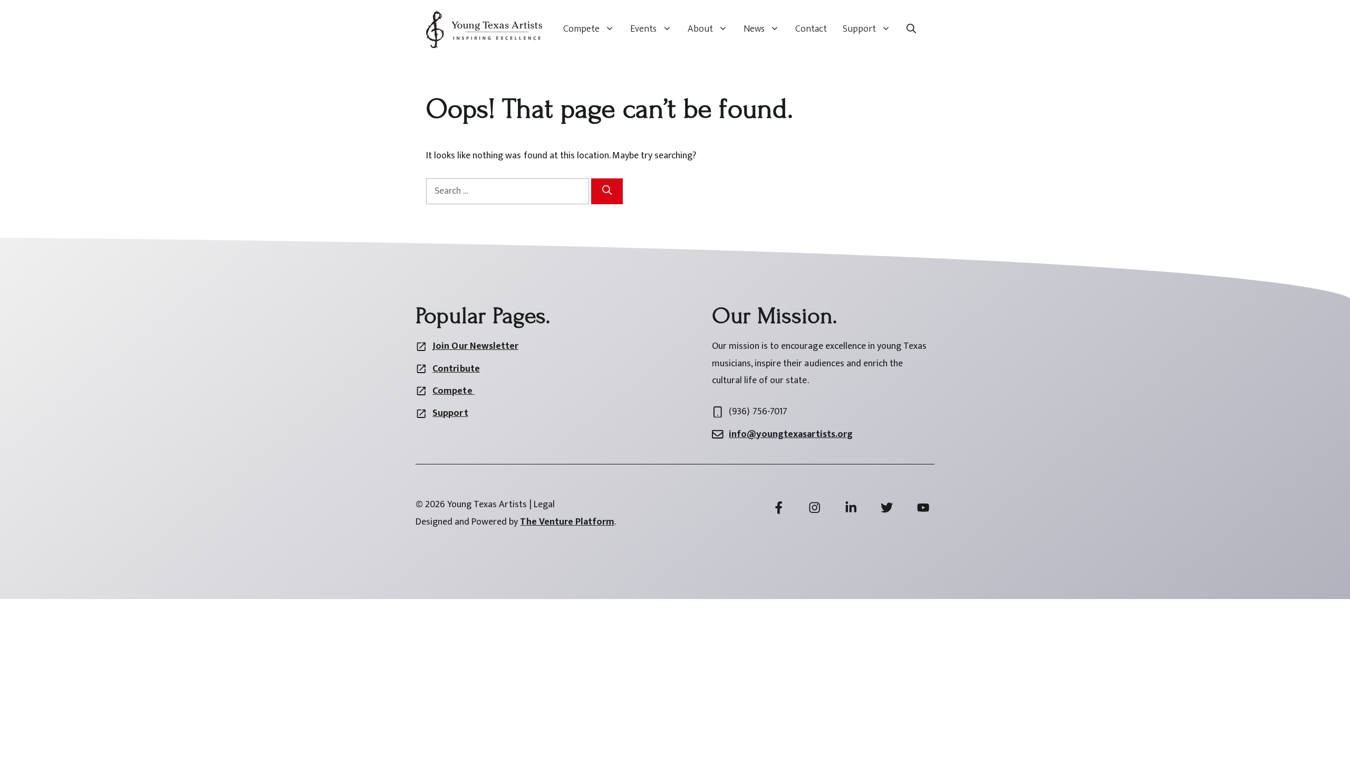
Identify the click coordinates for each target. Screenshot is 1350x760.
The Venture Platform (567, 522)
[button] (911, 29)
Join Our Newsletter (475, 346)
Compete (581, 29)
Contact (811, 29)
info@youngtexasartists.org (791, 434)
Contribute (455, 369)
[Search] (607, 191)
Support (859, 29)
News (754, 29)
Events (643, 29)
